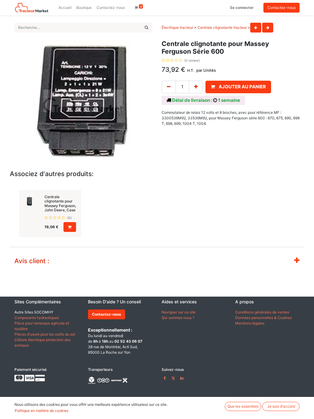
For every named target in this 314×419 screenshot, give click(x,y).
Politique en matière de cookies (41, 410)
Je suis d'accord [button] (281, 406)
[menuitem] (65, 7)
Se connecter (242, 7)
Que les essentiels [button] (243, 406)
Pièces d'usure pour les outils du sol (44, 334)
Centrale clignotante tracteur (222, 27)
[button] (238, 87)
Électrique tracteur (177, 27)
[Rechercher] (146, 28)
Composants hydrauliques (36, 317)
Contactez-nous (281, 7)
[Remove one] (169, 87)
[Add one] (196, 87)
